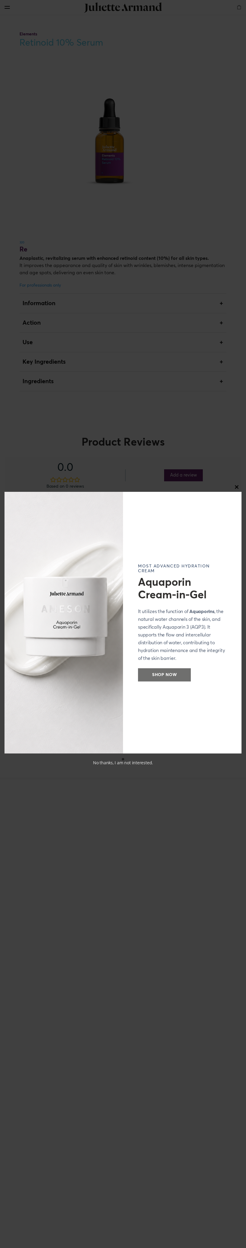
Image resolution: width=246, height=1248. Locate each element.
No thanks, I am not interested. (123, 762)
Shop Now (164, 675)
